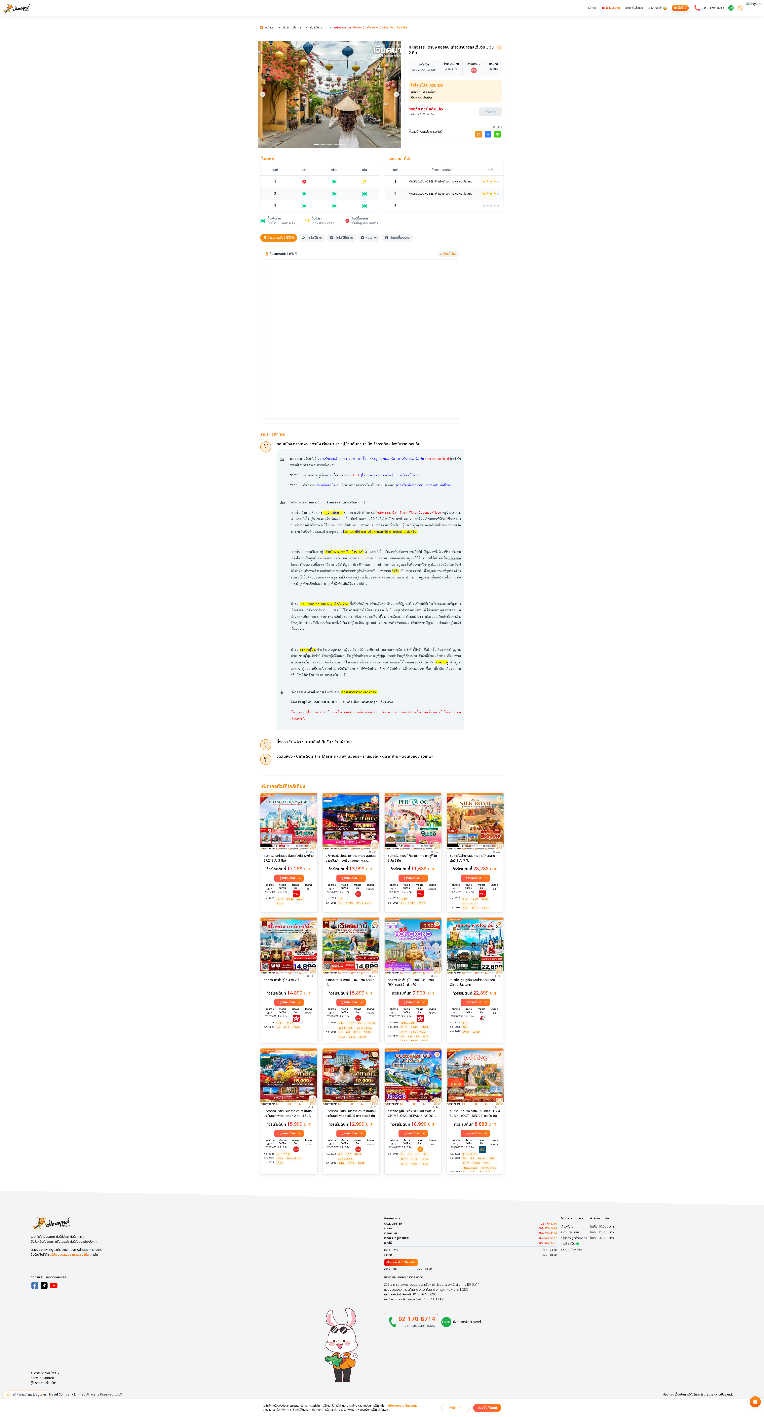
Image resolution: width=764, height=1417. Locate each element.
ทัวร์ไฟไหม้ (680, 8)
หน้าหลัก (592, 8)
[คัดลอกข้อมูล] (499, 47)
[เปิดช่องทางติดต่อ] (755, 1401)
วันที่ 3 (266, 759)
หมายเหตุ (371, 237)
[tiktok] (44, 1285)
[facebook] (35, 1285)
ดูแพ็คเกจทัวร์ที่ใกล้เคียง (422, 114)
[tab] (316, 144)
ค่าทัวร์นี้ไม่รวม (344, 237)
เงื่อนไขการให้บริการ (687, 1394)
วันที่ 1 (266, 446)
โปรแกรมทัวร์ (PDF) (281, 237)
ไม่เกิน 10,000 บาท (602, 1226)
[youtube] (54, 1285)
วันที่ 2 (266, 744)
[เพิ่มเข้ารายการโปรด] (313, 799)
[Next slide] (396, 94)
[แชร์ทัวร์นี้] (478, 134)
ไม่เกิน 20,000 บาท (602, 1238)
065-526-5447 (547, 1238)
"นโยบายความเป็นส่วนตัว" (403, 1406)
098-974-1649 (547, 1229)
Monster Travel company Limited (60, 1394)
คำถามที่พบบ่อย (400, 237)
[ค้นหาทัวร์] (740, 8)
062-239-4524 (547, 1233)
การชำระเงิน (568, 1243)
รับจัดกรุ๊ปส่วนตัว (634, 8)
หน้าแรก (270, 27)
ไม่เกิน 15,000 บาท (602, 1232)
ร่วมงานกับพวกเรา (572, 1249)
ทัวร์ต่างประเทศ (611, 8)
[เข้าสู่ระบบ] (754, 8)
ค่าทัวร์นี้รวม (314, 237)
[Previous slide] (262, 94)
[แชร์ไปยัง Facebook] (488, 134)
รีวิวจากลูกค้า (655, 8)
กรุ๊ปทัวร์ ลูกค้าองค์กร (574, 1238)
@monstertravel (467, 1322)
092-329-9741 (547, 1243)
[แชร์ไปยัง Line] (497, 134)
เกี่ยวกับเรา (567, 1226)
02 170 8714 (714, 8)
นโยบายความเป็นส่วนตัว (718, 1394)
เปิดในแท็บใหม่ (448, 254)
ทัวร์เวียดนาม (318, 27)
